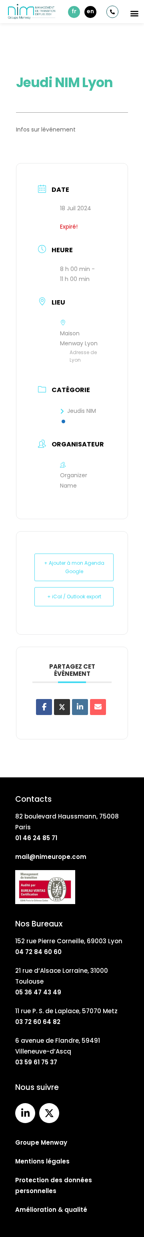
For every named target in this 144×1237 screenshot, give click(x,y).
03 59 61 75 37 (36, 1062)
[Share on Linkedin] (80, 707)
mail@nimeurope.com (50, 857)
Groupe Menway (41, 1142)
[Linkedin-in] (25, 1113)
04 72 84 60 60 (38, 952)
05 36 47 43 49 (38, 992)
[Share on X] (62, 707)
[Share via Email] (98, 707)
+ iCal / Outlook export (74, 596)
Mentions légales (42, 1161)
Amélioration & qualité (51, 1209)
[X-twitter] (49, 1113)
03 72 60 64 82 (37, 1022)
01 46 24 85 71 (36, 838)
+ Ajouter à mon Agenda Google (74, 567)
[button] (134, 13)
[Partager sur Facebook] (44, 707)
